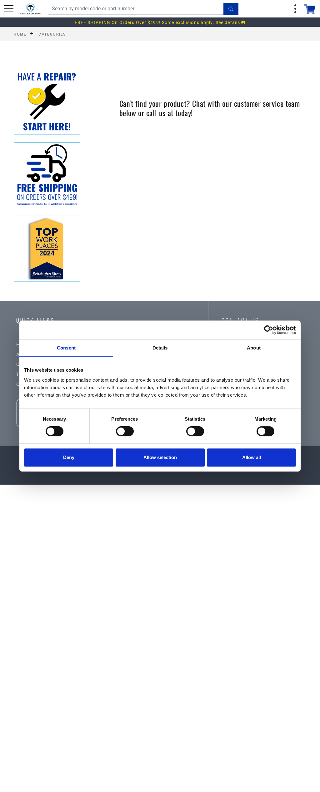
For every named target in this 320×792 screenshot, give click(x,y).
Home (20, 34)
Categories (52, 34)
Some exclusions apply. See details (201, 22)
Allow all (251, 457)
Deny (68, 457)
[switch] (125, 431)
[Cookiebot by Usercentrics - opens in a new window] (268, 330)
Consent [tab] (66, 347)
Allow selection (160, 457)
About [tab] (254, 347)
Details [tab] (160, 347)
